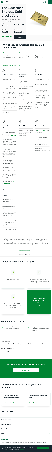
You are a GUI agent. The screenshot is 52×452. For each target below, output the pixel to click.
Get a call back (26, 370)
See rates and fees (7, 36)
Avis (38, 152)
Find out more (8, 403)
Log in (3, 351)
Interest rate (17, 29)
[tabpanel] (26, 306)
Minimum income (18, 22)
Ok (43, 448)
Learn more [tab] (31, 254)
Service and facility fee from (6, 22)
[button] (8, 2)
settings (22, 449)
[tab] (26, 419)
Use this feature (5, 414)
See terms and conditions (10, 65)
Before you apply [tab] (22, 254)
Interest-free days (5, 29)
